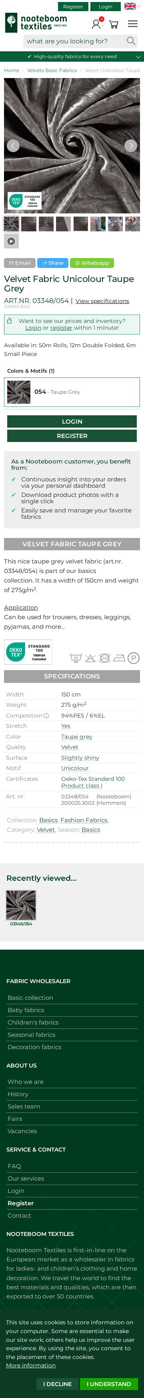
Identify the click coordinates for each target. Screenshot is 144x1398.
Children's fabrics (33, 1022)
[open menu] (132, 23)
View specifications (102, 301)
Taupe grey (76, 736)
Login (105, 7)
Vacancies (22, 1131)
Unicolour (75, 768)
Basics (48, 820)
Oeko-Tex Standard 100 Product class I (93, 782)
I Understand (109, 1384)
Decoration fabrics (34, 1047)
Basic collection (30, 997)
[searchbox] (80, 41)
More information (31, 1365)
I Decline (57, 1384)
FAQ (14, 1166)
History (18, 1094)
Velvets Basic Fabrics (52, 70)
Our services (26, 1178)
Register (73, 7)
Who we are (26, 1081)
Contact (19, 1215)
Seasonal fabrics (31, 1034)
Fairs (15, 1118)
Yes (65, 725)
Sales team (24, 1106)
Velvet (69, 747)
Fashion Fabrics (83, 820)
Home (11, 70)
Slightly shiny (80, 757)
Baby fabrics (26, 1010)
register (61, 327)
